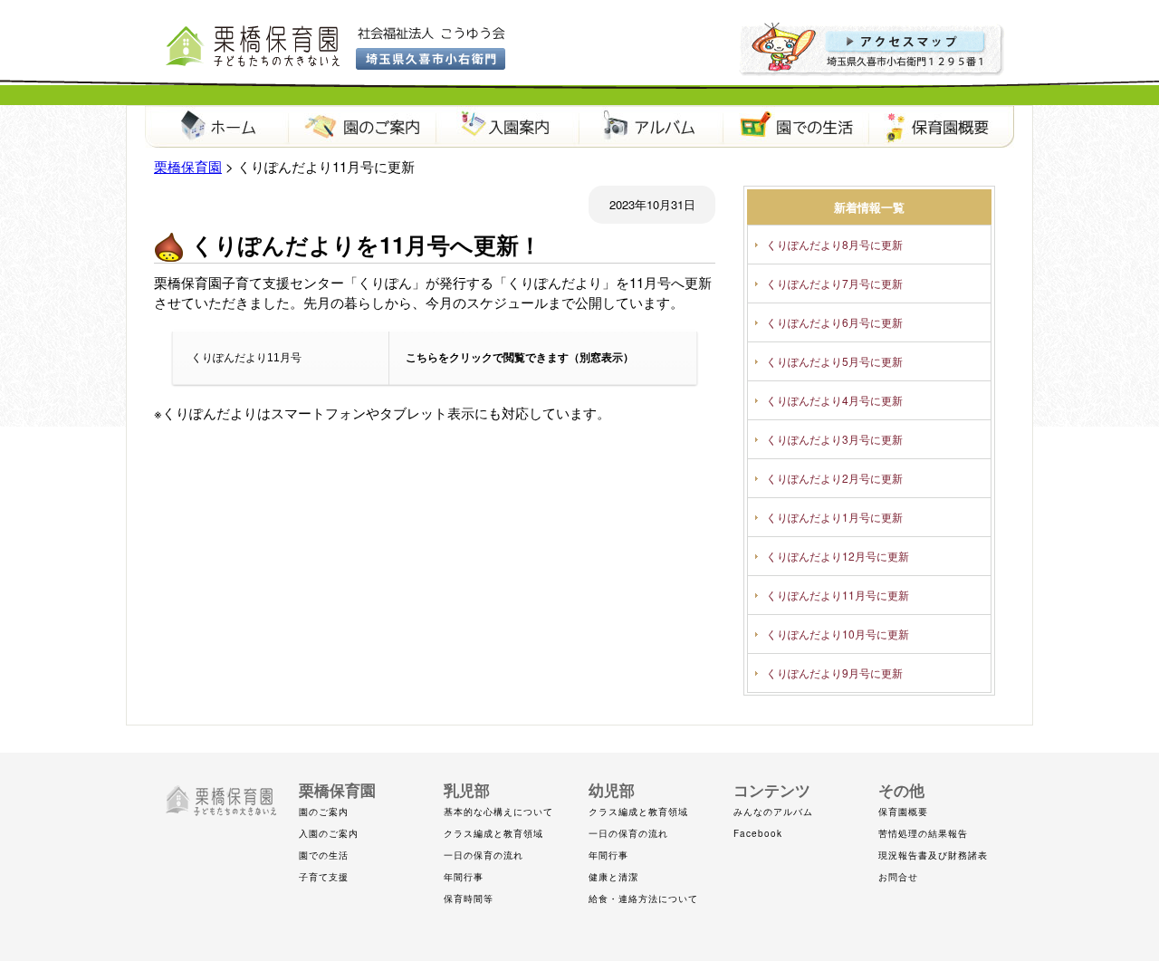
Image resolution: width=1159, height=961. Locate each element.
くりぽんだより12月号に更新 (837, 555)
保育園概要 (941, 127)
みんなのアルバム (773, 811)
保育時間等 (468, 898)
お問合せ (898, 876)
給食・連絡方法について (643, 898)
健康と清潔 (613, 876)
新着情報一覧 (869, 207)
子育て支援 (324, 876)
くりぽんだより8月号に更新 (834, 244)
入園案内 (507, 127)
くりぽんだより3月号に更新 (834, 439)
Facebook (757, 833)
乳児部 (467, 790)
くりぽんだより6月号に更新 (834, 322)
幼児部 (612, 790)
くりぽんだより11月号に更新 (837, 594)
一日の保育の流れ (483, 855)
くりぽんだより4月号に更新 (834, 400)
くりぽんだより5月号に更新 (834, 361)
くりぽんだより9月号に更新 (834, 672)
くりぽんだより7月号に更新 (834, 283)
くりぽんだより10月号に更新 (837, 633)
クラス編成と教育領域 (493, 833)
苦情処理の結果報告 (923, 833)
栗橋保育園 (217, 127)
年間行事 (464, 876)
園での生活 (796, 127)
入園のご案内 (329, 833)
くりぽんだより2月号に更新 (834, 477)
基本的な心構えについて (498, 811)
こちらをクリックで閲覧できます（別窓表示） (520, 357)
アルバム (652, 127)
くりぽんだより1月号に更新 (834, 516)
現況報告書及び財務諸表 (933, 855)
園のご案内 (362, 127)
